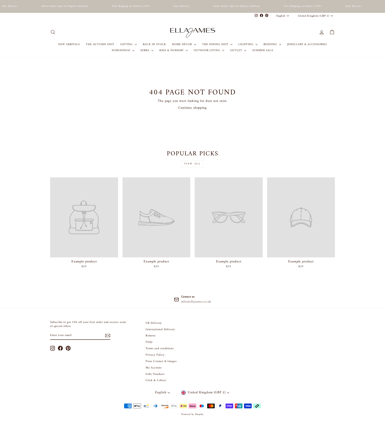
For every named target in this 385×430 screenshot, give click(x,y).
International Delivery (160, 329)
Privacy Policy (155, 354)
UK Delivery (154, 323)
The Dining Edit (216, 44)
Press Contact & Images (161, 361)
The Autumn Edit (100, 44)
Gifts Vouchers (155, 374)
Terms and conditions (160, 348)
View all (192, 164)
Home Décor (182, 44)
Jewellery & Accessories (307, 44)
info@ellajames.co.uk (196, 301)
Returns (151, 335)
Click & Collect (156, 380)
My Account (154, 367)
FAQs (149, 342)
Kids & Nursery (172, 50)
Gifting (127, 44)
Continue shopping (192, 108)
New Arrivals (69, 44)
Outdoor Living (207, 50)
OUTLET (236, 50)
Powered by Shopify (192, 414)
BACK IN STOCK (154, 44)
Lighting (246, 44)
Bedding (270, 44)
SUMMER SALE (262, 50)
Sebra (145, 50)
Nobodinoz (121, 50)
